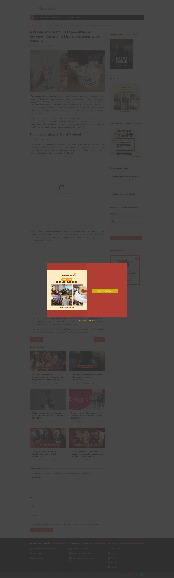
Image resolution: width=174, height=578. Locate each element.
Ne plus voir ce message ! (87, 320)
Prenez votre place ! (105, 291)
